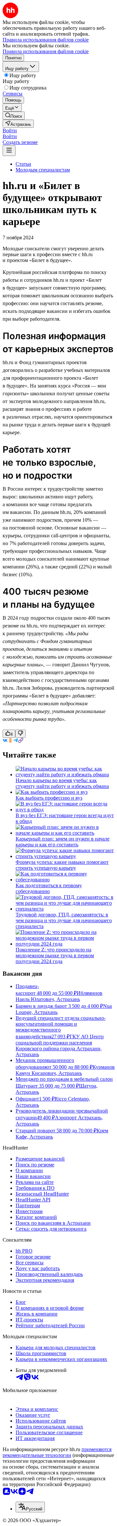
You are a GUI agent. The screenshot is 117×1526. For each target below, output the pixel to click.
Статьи (23, 164)
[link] (14, 116)
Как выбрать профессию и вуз (49, 798)
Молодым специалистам (43, 170)
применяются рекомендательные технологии (57, 1452)
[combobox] (30, 1507)
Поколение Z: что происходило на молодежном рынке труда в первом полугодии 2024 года (55, 955)
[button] (10, 130)
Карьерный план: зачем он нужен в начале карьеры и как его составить (63, 841)
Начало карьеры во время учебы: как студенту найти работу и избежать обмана (62, 783)
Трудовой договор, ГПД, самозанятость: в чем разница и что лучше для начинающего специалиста (64, 920)
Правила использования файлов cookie (46, 51)
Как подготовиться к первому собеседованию (49, 888)
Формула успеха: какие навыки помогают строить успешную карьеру (62, 865)
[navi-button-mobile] (9, 150)
